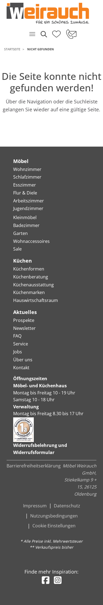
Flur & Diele (25, 193)
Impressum (35, 506)
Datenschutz (67, 506)
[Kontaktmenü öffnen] (71, 34)
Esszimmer (24, 185)
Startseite (12, 49)
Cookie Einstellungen (54, 525)
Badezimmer (26, 225)
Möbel (21, 161)
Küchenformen (28, 269)
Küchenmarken (29, 292)
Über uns (22, 360)
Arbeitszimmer (28, 201)
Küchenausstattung (33, 285)
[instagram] (58, 580)
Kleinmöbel (25, 217)
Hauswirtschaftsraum (35, 300)
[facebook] (45, 580)
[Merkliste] (56, 32)
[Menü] (32, 34)
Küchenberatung (30, 277)
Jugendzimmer (28, 208)
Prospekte (23, 320)
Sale (17, 249)
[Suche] (43, 33)
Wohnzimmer (27, 169)
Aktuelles (25, 312)
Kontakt (21, 368)
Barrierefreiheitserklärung (34, 466)
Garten (20, 233)
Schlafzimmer (27, 177)
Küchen (22, 260)
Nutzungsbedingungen (54, 516)
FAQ (17, 336)
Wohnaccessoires (31, 241)
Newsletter (24, 328)
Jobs (17, 352)
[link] (49, 13)
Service (20, 344)
